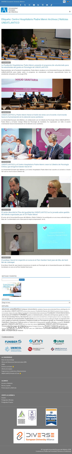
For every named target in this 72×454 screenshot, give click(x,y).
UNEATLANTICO (17, 327)
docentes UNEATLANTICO (14, 311)
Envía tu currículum (7, 366)
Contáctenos (39, 451)
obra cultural (33, 324)
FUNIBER (22, 314)
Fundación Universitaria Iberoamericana (34, 313)
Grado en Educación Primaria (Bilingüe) (44, 318)
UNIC (33, 328)
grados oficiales (51, 322)
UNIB (30, 328)
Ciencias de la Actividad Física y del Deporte (55, 309)
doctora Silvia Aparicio (29, 311)
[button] (68, 1)
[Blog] (43, 5)
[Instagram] (29, 5)
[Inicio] (9, 10)
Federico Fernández (13, 313)
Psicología (34, 326)
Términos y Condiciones (64, 451)
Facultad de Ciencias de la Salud (45, 311)
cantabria (40, 309)
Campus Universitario (29, 309)
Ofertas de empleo (7, 369)
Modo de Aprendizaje (8, 360)
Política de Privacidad (50, 451)
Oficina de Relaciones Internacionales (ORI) (14, 362)
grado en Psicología (56, 320)
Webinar (20, 330)
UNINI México (39, 328)
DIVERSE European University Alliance (13, 1)
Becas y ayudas (6, 385)
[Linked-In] (38, 5)
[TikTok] (51, 5)
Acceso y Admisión (7, 383)
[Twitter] (25, 5)
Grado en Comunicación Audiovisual (20, 318)
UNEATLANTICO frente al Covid (10, 373)
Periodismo (29, 326)
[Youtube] (34, 5)
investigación (60, 322)
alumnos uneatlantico (11, 309)
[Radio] (47, 5)
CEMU (3, 364)
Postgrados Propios (7, 402)
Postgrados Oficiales (8, 400)
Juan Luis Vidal (26, 324)
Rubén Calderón (51, 326)
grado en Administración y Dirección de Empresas (42, 315)
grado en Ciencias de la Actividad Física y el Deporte (41, 316)
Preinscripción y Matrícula (9, 388)
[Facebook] (20, 5)
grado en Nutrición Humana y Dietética (19, 320)
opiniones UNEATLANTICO (49, 324)
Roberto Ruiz (40, 326)
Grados (4, 397)
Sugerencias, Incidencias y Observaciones (14, 371)
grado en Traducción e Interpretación (35, 322)
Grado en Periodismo (41, 320)
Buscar (22, 279)
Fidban (20, 313)
